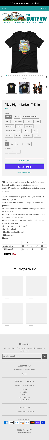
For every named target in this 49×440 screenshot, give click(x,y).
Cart (44, 9)
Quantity (8, 148)
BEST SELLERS (24, 397)
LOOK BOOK (24, 400)
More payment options (24, 172)
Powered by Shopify (24, 433)
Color (7, 113)
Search (24, 374)
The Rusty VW (27, 430)
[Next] (46, 76)
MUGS (24, 395)
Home (24, 390)
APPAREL (24, 392)
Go (44, 356)
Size (6, 140)
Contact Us (30, 411)
